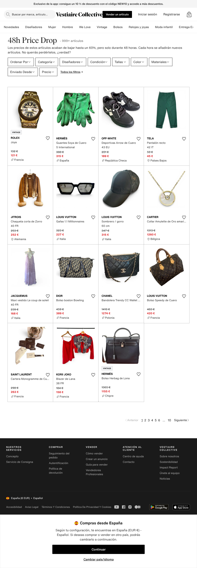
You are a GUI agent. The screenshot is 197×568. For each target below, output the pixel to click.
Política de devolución (56, 471)
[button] (189, 14)
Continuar (99, 549)
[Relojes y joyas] (152, 27)
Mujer (52, 27)
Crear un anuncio (97, 459)
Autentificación (58, 463)
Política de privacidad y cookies (92, 507)
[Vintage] (110, 27)
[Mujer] (59, 27)
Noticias (165, 479)
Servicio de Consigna (19, 462)
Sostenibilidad (169, 462)
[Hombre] (76, 27)
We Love (85, 27)
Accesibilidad (14, 507)
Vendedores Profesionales (94, 472)
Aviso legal (31, 507)
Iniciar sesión (147, 14)
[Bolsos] (125, 27)
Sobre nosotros (169, 456)
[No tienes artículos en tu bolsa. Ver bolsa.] (189, 14)
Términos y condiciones (56, 507)
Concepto (12, 456)
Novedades (11, 27)
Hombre (67, 27)
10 (169, 420)
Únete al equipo (170, 473)
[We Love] (93, 27)
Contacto (128, 462)
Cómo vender (94, 454)
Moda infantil (164, 27)
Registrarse (171, 14)
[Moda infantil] (175, 27)
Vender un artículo (117, 14)
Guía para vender (97, 465)
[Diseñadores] (45, 27)
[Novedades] (22, 27)
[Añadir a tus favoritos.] (47, 138)
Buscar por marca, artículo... (30, 14)
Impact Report (169, 468)
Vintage (102, 27)
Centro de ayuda (133, 456)
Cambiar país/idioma (98, 559)
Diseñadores (33, 27)
